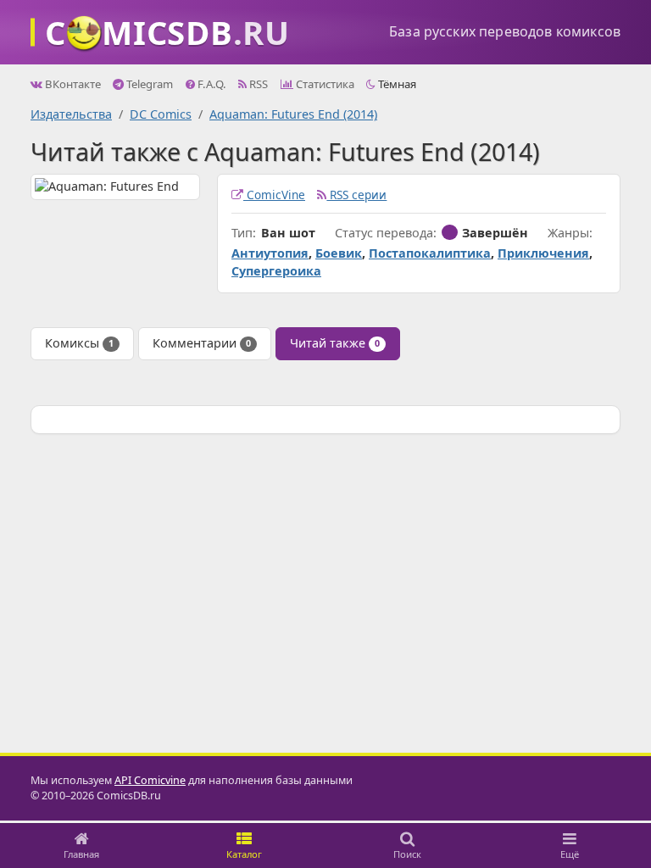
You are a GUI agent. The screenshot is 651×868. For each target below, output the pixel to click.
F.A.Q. (210, 84)
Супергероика (276, 271)
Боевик (338, 253)
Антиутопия (270, 253)
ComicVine (274, 194)
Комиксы (79, 343)
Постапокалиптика (430, 253)
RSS (257, 84)
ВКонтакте (71, 84)
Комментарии (202, 343)
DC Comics (161, 114)
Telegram (148, 84)
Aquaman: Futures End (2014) (293, 114)
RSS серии (356, 194)
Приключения (543, 253)
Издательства (71, 114)
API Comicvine (150, 780)
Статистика (323, 84)
